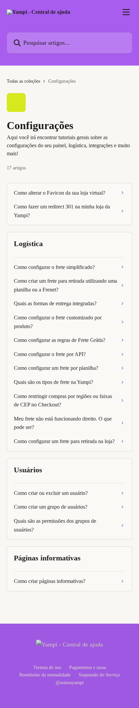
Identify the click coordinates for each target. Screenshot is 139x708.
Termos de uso (47, 667)
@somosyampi (70, 682)
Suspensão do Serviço (99, 674)
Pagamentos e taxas (87, 667)
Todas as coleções (23, 81)
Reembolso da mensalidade (45, 674)
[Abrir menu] (126, 12)
